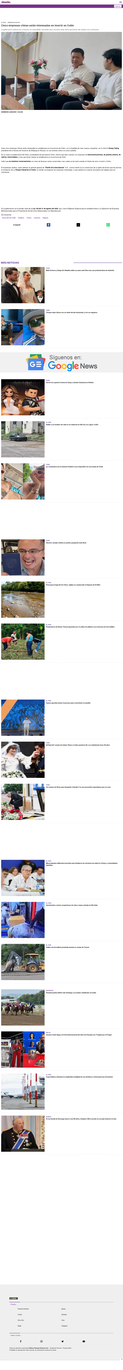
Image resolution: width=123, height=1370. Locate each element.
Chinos (29, 218)
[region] (61, 15)
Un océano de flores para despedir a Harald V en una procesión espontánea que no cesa (78, 787)
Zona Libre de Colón (9, 218)
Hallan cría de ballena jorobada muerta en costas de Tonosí (67, 947)
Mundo (48, 1117)
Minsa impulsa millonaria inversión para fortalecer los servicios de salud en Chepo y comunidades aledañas (82, 864)
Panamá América (23, 1309)
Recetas (64, 1314)
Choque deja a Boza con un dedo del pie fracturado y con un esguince (71, 312)
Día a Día (21, 1320)
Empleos (21, 218)
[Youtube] (84, 1342)
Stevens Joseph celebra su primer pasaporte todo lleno (66, 543)
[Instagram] (41, 1342)
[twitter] (63, 1342)
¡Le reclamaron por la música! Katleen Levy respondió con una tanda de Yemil (74, 467)
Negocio (45, 218)
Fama (48, 268)
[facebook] (20, 1342)
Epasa (64, 1309)
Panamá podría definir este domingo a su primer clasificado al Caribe (71, 993)
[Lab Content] (61, 1299)
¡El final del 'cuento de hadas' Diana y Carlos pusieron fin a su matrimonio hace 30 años (78, 745)
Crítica (20, 1314)
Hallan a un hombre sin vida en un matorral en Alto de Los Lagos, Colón (72, 424)
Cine (63, 1320)
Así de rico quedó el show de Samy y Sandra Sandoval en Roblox (70, 382)
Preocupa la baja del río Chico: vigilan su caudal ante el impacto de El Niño (73, 585)
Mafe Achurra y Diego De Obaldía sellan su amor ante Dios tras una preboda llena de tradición (80, 270)
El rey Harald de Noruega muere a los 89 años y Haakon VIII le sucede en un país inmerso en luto (81, 1119)
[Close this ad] (121, 1359)
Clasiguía (64, 1326)
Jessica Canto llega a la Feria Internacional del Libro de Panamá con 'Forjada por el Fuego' (79, 1035)
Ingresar (118, 6)
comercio (37, 218)
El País (48, 422)
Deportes (49, 990)
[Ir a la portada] (6, 2)
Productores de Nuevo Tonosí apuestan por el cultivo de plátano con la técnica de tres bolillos (80, 627)
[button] (48, 225)
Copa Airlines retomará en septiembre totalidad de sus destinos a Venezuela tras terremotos (79, 1077)
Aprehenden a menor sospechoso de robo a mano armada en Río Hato (72, 905)
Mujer (19, 1326)
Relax (48, 1032)
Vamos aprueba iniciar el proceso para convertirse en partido (68, 703)
